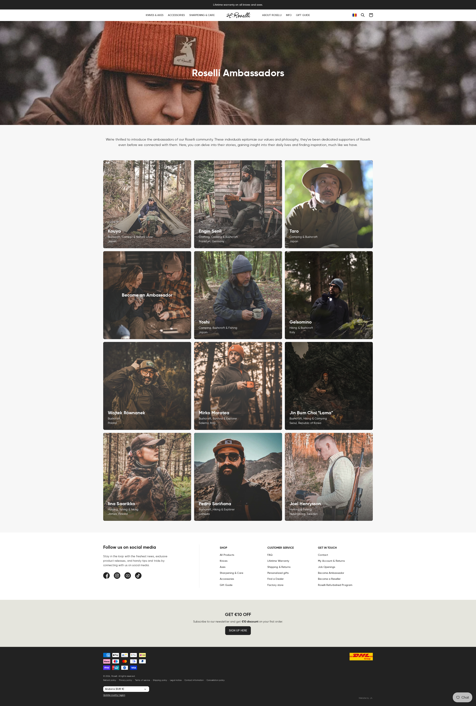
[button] (363, 15)
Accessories (227, 578)
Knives (223, 560)
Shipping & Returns (279, 567)
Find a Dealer (275, 578)
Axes (222, 567)
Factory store (275, 585)
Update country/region (114, 695)
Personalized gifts (278, 573)
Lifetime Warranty (278, 560)
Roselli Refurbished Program (335, 585)
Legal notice (175, 680)
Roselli (114, 676)
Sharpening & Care (231, 573)
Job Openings (326, 567)
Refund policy (109, 680)
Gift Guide (226, 585)
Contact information (194, 680)
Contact (323, 555)
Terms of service (142, 680)
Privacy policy (125, 680)
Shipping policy (160, 680)
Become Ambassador (331, 573)
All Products (227, 555)
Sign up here (238, 630)
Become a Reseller (329, 578)
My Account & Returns (331, 560)
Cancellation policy (216, 680)
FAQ (269, 555)
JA (371, 698)
